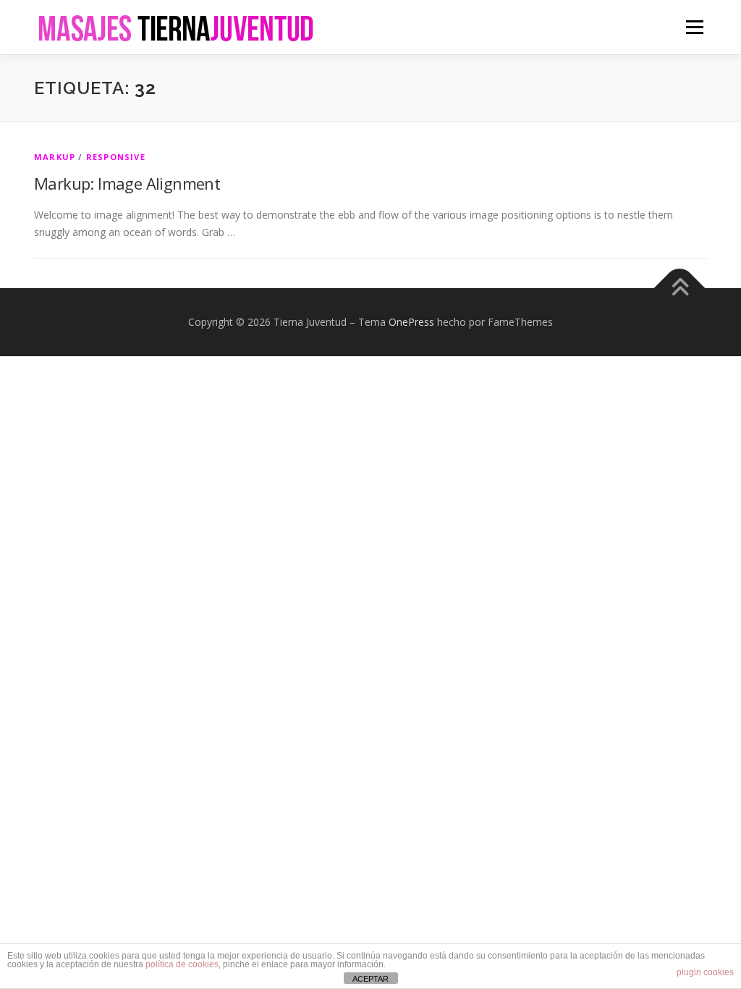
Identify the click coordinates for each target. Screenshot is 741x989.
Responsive (115, 156)
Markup (54, 156)
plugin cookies (705, 972)
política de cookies (182, 964)
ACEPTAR (370, 979)
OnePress (411, 322)
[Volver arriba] (680, 288)
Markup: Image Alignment (127, 183)
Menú (694, 27)
